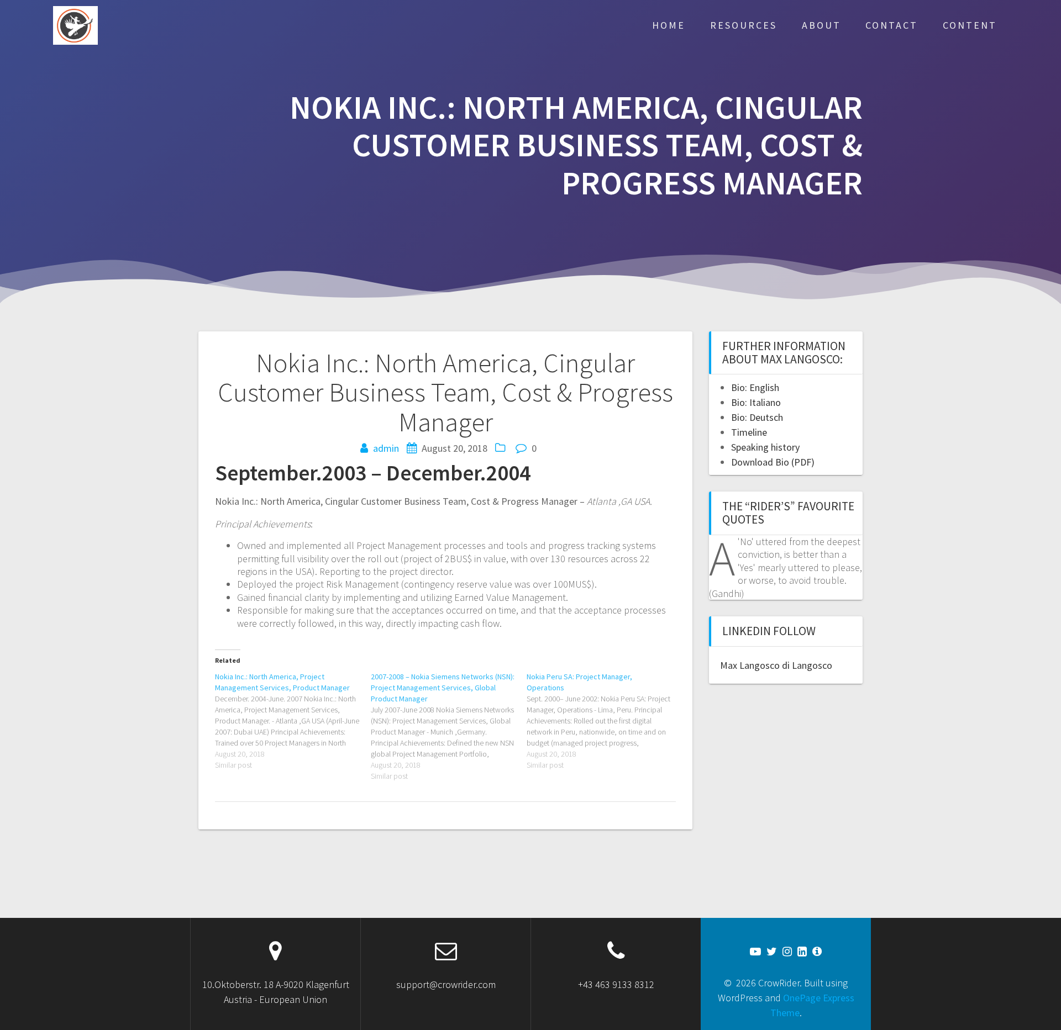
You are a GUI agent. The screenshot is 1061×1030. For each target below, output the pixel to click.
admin (386, 448)
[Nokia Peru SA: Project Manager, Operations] (604, 720)
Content (970, 25)
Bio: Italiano (756, 402)
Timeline (749, 432)
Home (668, 25)
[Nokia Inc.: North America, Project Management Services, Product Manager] (293, 720)
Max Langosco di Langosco (776, 665)
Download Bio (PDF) (773, 462)
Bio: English (755, 387)
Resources (743, 25)
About (821, 25)
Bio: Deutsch (757, 417)
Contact (891, 25)
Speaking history (765, 447)
